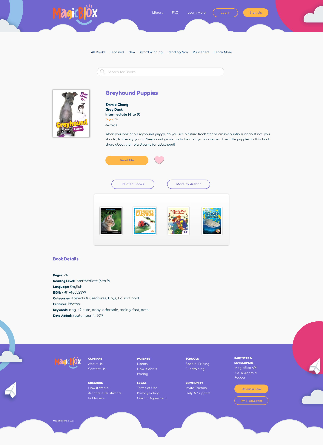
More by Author (188, 184)
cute (86, 310)
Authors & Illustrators (104, 393)
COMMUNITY (194, 383)
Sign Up (256, 12)
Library (157, 12)
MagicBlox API (245, 368)
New (131, 52)
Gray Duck (114, 109)
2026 (72, 421)
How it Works (147, 369)
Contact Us (97, 369)
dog (72, 310)
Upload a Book (251, 389)
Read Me (127, 160)
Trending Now (177, 52)
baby (96, 310)
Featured (117, 52)
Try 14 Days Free (251, 400)
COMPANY (95, 358)
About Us (95, 364)
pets (144, 310)
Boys (112, 298)
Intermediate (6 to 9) (122, 114)
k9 (79, 310)
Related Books (138, 184)
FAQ (175, 12)
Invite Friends (196, 388)
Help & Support (198, 393)
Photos (74, 304)
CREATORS (95, 383)
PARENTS (143, 358)
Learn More (196, 12)
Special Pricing (197, 364)
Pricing (142, 374)
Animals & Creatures (88, 298)
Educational (128, 298)
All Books (98, 52)
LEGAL (142, 383)
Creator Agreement (152, 398)
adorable (110, 310)
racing (125, 310)
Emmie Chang (116, 104)
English (76, 287)
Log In (225, 12)
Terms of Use (147, 388)
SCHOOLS (192, 358)
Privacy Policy (148, 393)
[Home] (75, 14)
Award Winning (151, 52)
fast (135, 310)
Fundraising (195, 369)
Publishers (201, 52)
